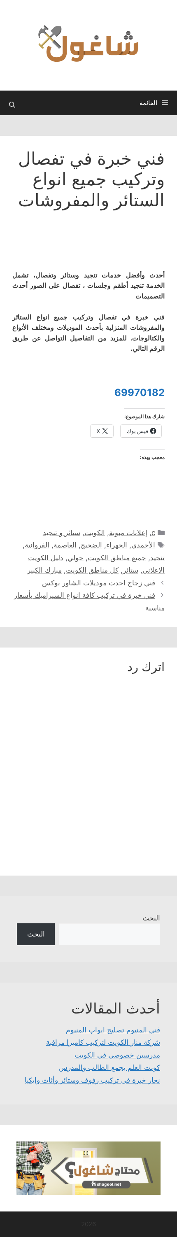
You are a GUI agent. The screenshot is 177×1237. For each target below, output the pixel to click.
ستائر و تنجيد (61, 533)
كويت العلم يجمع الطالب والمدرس (109, 1067)
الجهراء (116, 545)
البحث (151, 918)
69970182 (139, 392)
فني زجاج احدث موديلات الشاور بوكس (98, 583)
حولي (76, 558)
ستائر (130, 570)
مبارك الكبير (44, 570)
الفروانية (37, 545)
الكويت (94, 533)
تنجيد (157, 558)
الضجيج (91, 545)
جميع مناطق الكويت (117, 558)
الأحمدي (143, 545)
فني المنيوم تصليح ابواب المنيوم (113, 1030)
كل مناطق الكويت (92, 570)
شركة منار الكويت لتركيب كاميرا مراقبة (103, 1042)
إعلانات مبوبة (128, 533)
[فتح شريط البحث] (12, 105)
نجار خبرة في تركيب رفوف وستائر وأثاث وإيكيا (92, 1080)
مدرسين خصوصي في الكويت (117, 1055)
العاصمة (65, 545)
